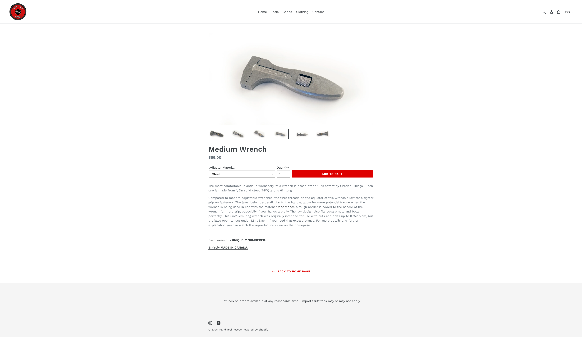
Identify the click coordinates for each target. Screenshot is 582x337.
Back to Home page (293, 271)
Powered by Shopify (255, 329)
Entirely (228, 247)
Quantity (283, 167)
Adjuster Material (221, 167)
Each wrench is (237, 240)
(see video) (286, 207)
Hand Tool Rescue (230, 329)
